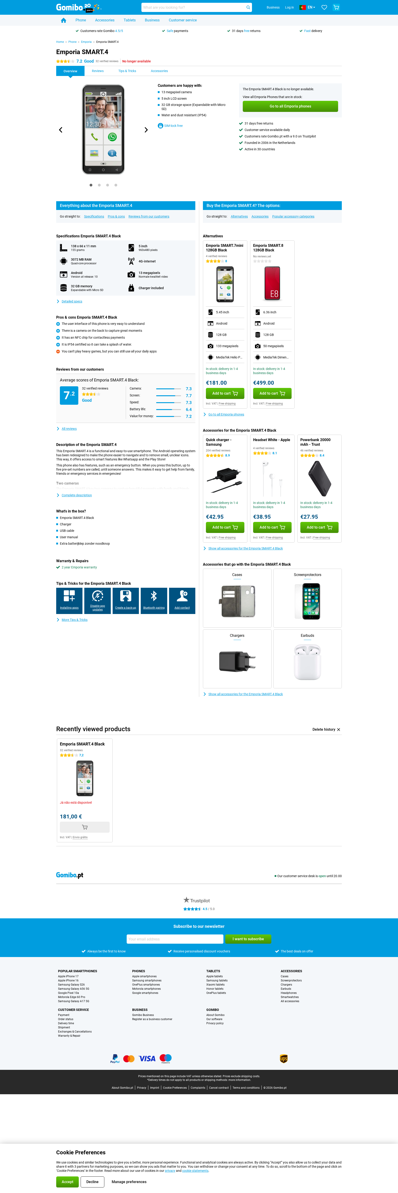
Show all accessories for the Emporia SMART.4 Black (245, 548)
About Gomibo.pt (122, 1087)
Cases (284, 976)
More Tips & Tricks (75, 620)
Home (60, 42)
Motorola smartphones (146, 988)
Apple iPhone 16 (68, 980)
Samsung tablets (217, 980)
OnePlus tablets (216, 993)
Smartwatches (290, 997)
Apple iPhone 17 (68, 976)
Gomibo (212, 1010)
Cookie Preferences (175, 1087)
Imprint (154, 1087)
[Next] (145, 129)
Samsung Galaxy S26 (71, 984)
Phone (81, 20)
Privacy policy (215, 1023)
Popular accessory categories (293, 216)
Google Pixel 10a (68, 993)
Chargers (286, 984)
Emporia (86, 42)
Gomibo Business (143, 1015)
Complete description (77, 495)
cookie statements (195, 1171)
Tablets (130, 20)
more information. (239, 1080)
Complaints (198, 1087)
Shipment (64, 1027)
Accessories (104, 20)
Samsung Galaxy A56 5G (73, 988)
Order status (65, 1019)
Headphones (289, 993)
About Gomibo (215, 1015)
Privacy (141, 1087)
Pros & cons (116, 216)
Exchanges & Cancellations (75, 1031)
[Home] (63, 20)
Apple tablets (214, 976)
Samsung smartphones (146, 980)
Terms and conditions (246, 1087)
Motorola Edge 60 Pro (71, 997)
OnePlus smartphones (146, 984)
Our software (214, 1019)
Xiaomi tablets (215, 984)
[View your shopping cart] (336, 7)
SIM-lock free (173, 126)
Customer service (183, 20)
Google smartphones (145, 993)
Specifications (94, 216)
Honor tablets (214, 988)
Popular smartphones (77, 971)
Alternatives (239, 216)
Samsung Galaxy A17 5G (73, 1001)
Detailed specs (72, 301)
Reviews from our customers (149, 216)
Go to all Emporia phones (226, 414)
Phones (138, 971)
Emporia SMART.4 (107, 42)
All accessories (290, 1001)
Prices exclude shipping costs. (241, 1076)
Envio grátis (80, 837)
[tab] (91, 185)
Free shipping (227, 403)
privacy (170, 1171)
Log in (289, 7)
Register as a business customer (152, 1019)
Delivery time (66, 1023)
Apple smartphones (144, 976)
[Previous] (60, 129)
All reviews (69, 429)
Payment (63, 1015)
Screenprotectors (291, 980)
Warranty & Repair (69, 1035)
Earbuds (286, 988)
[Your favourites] (324, 7)
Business (152, 20)
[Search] (248, 7)
